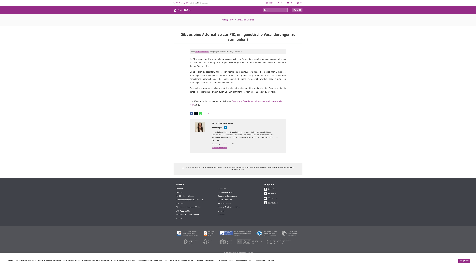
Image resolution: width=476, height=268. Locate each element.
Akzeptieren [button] (464, 261)
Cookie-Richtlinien (225, 200)
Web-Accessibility (183, 211)
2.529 (270, 3)
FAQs (232, 20)
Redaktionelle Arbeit (226, 192)
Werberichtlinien (224, 203)
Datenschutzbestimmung (227, 196)
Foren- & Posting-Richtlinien (229, 207)
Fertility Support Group (185, 196)
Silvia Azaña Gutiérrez (245, 20)
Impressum (222, 188)
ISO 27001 (180, 203)
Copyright (221, 211)
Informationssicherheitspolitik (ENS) (190, 200)
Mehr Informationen (219, 148)
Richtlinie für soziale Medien (187, 215)
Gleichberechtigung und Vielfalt (188, 207)
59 (291, 3)
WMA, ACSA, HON (182, 3)
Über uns (179, 188)
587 (300, 3)
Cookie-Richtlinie (254, 260)
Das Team (179, 192)
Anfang (225, 20)
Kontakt (179, 218)
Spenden (221, 215)
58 (281, 3)
